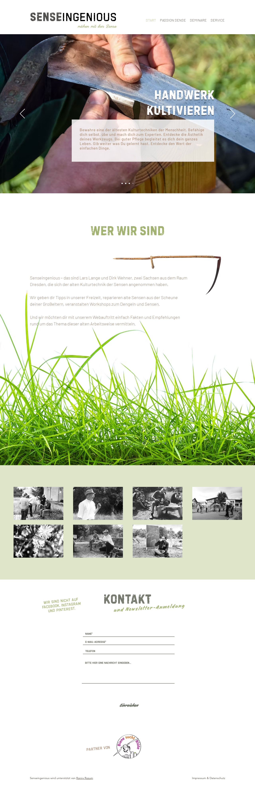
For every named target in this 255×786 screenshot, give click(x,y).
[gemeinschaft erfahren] (125, 183)
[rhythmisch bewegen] (129, 183)
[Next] (232, 114)
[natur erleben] (122, 183)
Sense (46, 16)
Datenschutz (217, 778)
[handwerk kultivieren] (132, 183)
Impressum (199, 778)
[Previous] (22, 114)
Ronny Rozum (84, 778)
